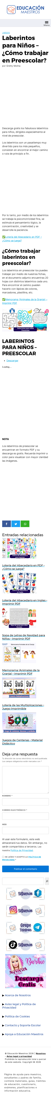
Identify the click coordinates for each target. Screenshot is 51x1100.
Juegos (6, 33)
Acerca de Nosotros (18, 995)
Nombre (7, 796)
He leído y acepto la (21, 858)
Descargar (12, 360)
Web (4, 824)
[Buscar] (47, 881)
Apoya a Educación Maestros (24, 1034)
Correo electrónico (14, 810)
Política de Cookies (17, 1016)
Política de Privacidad (21, 850)
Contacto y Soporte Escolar (23, 1025)
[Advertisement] (25, 97)
